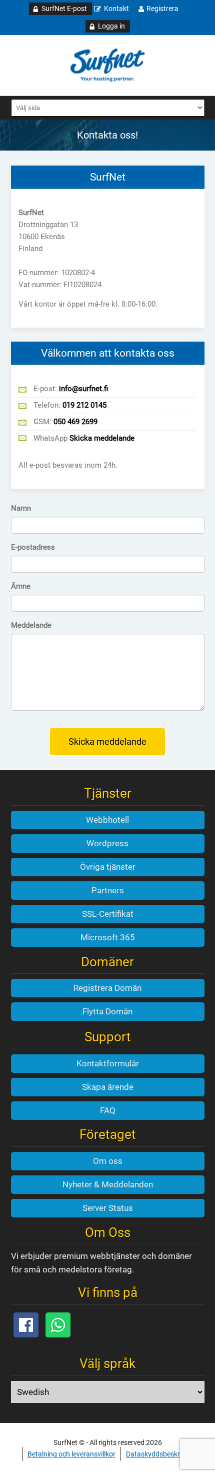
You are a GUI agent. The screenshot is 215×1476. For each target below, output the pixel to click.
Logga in (111, 26)
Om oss (107, 1161)
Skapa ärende (108, 1087)
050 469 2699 (76, 421)
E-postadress (33, 547)
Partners (108, 890)
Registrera (162, 9)
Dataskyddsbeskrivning (162, 1454)
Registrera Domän (108, 988)
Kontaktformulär (107, 1063)
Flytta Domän (107, 1011)
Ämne (20, 586)
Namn (21, 508)
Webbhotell (107, 820)
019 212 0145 (84, 405)
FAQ (108, 1110)
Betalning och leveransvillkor (72, 1454)
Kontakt (116, 9)
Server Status (107, 1208)
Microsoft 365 (107, 937)
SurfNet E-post (64, 9)
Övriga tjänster (108, 867)
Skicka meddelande (102, 438)
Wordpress (107, 843)
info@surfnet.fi (83, 388)
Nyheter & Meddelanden (107, 1184)
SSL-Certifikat (108, 914)
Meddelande (31, 625)
